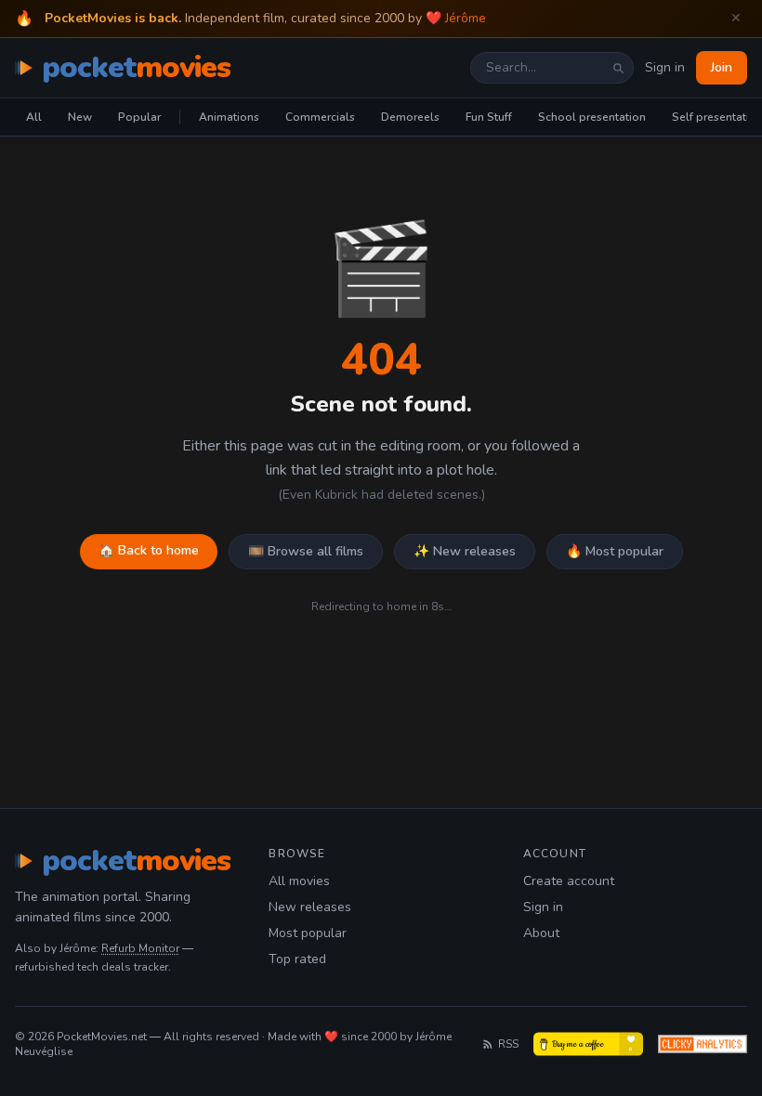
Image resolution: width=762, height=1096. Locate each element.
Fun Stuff (489, 117)
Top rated (297, 959)
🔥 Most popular (614, 551)
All (34, 117)
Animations (229, 117)
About (541, 933)
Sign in (665, 67)
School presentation (592, 117)
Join (721, 67)
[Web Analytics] (702, 1044)
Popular (139, 117)
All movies (299, 881)
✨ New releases (465, 551)
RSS (508, 1044)
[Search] (617, 67)
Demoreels (410, 117)
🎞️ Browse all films (305, 551)
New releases (310, 907)
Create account (568, 881)
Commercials (320, 117)
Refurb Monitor (140, 948)
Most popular (308, 933)
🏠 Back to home (149, 550)
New (80, 117)
